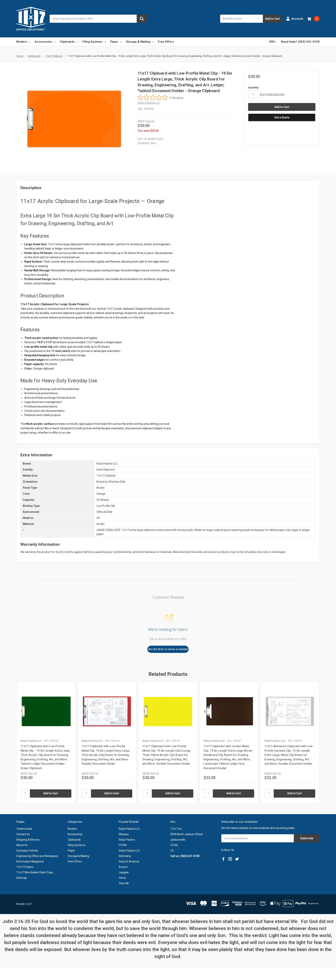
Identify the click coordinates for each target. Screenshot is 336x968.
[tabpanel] (45, 743)
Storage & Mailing (138, 41)
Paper (114, 41)
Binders (21, 41)
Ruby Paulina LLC (129, 850)
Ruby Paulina (127, 839)
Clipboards (67, 41)
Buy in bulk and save (272, 94)
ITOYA (123, 845)
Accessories (43, 41)
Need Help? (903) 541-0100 (300, 41)
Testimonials (24, 828)
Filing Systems (92, 41)
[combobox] (98, 19)
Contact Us (23, 834)
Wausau (124, 834)
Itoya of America (129, 861)
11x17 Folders (24, 866)
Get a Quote (281, 117)
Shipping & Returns (28, 839)
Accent (123, 866)
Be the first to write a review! (168, 649)
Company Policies (27, 850)
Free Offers (166, 41)
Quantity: (253, 87)
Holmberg (125, 856)
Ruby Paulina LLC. (129, 828)
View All (124, 883)
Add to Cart (272, 18)
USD (272, 41)
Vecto (122, 877)
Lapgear (124, 872)
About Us (22, 845)
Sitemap (21, 877)
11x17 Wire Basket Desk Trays (34, 872)
